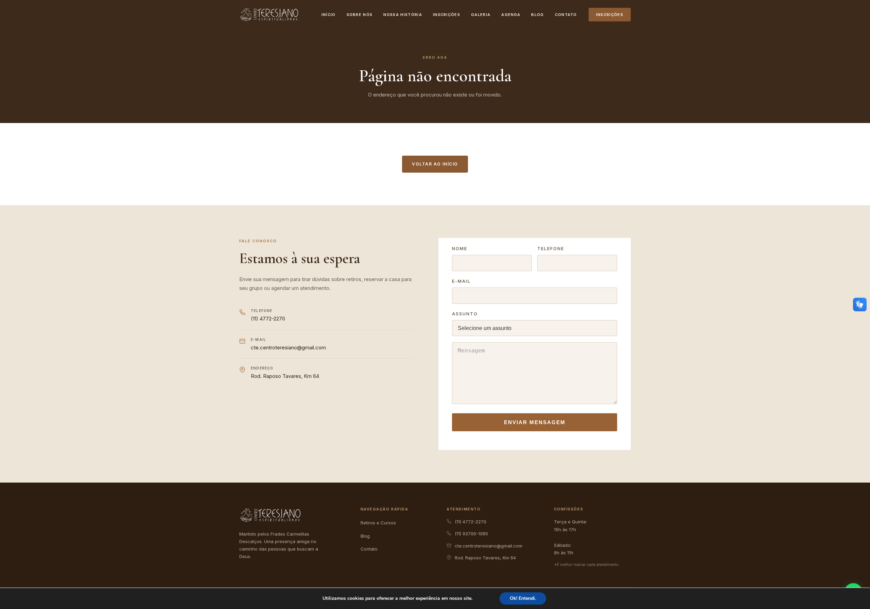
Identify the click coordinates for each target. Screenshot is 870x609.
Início (328, 14)
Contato (566, 14)
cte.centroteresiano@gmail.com (288, 347)
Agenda (510, 14)
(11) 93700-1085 (471, 533)
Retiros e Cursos (378, 522)
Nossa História (402, 14)
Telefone (550, 248)
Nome (459, 248)
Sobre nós (360, 14)
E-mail (461, 281)
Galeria (480, 14)
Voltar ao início (435, 164)
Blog (537, 14)
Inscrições (446, 14)
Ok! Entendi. (523, 598)
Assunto (465, 313)
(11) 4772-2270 (268, 318)
